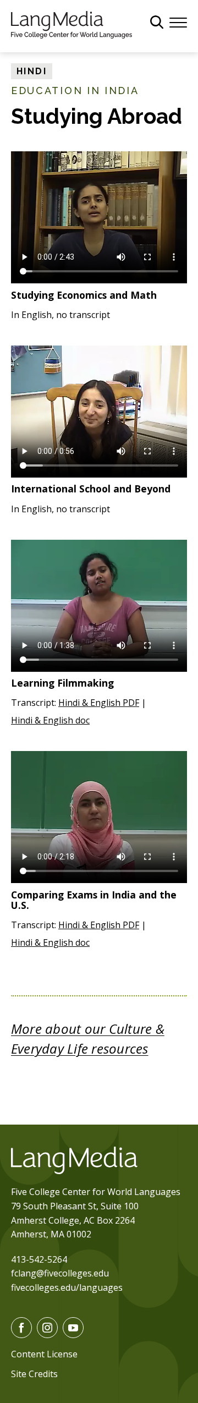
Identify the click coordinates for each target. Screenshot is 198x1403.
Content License (44, 1354)
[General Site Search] (156, 22)
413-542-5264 (39, 1259)
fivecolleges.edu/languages (67, 1287)
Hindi (31, 71)
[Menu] (178, 21)
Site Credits (34, 1374)
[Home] (71, 23)
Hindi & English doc (50, 720)
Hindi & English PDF (98, 703)
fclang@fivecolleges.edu (60, 1273)
